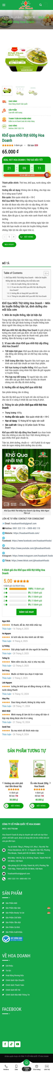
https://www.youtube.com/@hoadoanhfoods (30, 548)
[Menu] (4, 4)
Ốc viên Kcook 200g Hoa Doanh (39, 785)
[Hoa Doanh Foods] (26, 5)
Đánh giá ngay (26, 612)
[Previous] (6, 59)
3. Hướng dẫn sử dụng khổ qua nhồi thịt (24, 293)
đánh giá (18, 145)
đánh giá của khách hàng (14, 586)
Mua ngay (9, 244)
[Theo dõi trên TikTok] (11, 1044)
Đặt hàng (28, 237)
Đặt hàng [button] (41, 806)
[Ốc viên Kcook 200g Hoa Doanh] (39, 768)
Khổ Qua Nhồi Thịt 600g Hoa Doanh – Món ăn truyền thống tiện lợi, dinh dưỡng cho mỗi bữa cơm (26, 279)
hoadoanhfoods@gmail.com (23, 523)
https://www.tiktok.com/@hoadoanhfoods (30, 560)
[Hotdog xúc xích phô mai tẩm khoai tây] (13, 768)
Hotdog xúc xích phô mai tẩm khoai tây (13, 785)
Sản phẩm (15, 17)
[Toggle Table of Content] (45, 273)
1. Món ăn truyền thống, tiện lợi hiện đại (24, 284)
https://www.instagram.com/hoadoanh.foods (32, 555)
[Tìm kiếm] (40, 5)
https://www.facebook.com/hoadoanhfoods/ (32, 540)
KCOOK (30, 17)
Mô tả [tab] (5, 263)
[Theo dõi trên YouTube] (17, 1044)
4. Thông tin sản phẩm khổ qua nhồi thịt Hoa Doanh (28, 296)
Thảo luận (6, 628)
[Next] (46, 59)
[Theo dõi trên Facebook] (5, 1044)
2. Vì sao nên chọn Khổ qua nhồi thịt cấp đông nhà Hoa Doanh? (28, 288)
